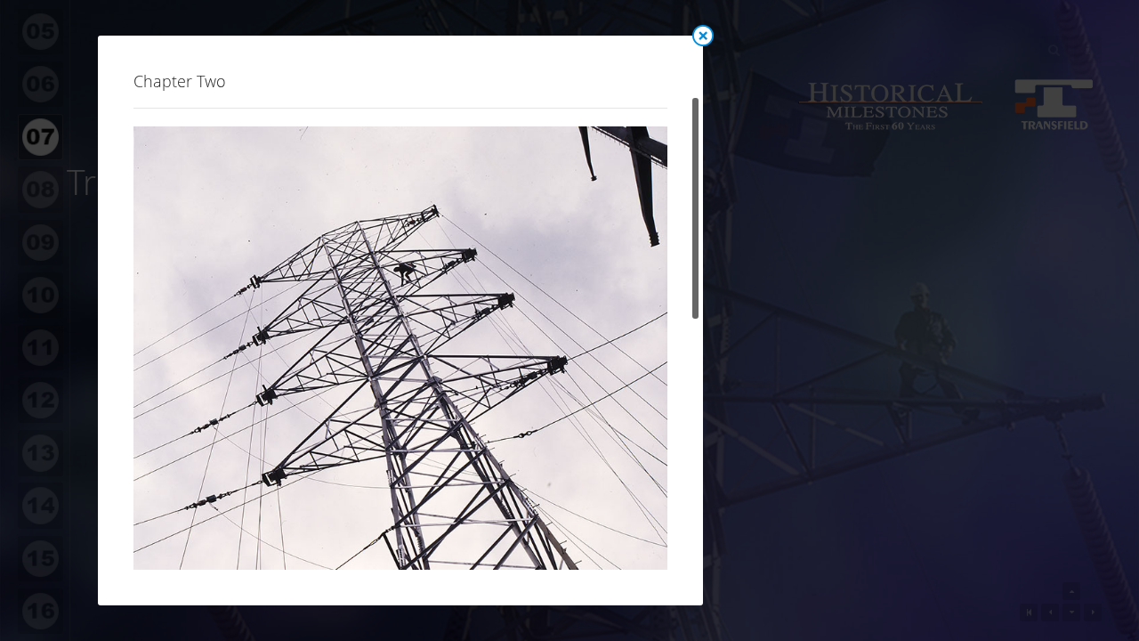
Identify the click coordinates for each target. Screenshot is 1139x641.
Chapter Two (179, 81)
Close (703, 35)
